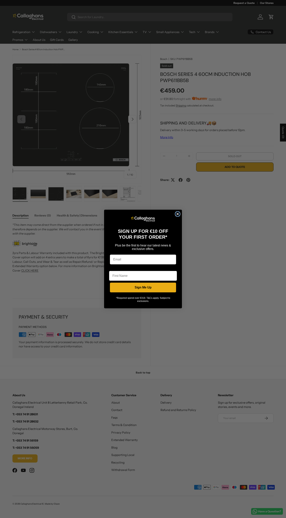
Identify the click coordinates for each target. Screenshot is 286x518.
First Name (117, 268)
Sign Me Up (143, 287)
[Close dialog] (177, 214)
